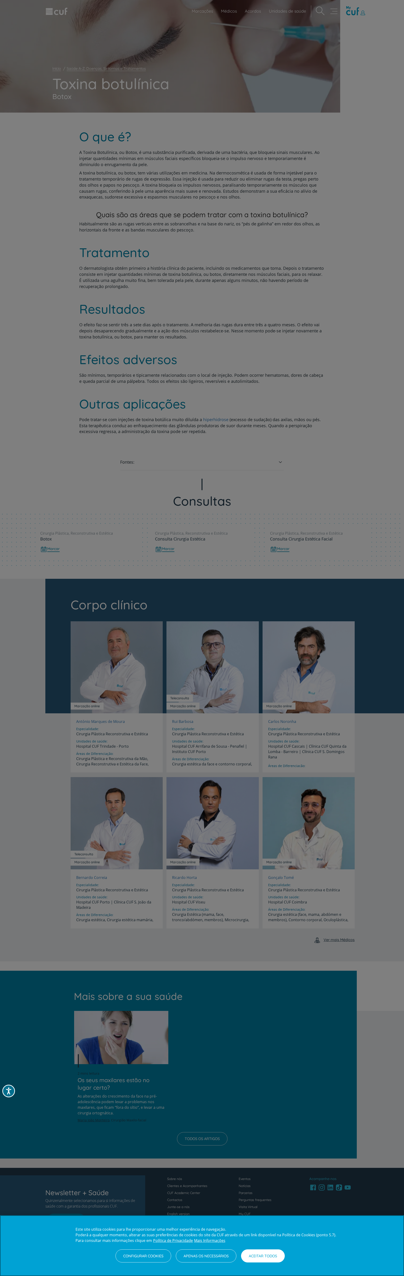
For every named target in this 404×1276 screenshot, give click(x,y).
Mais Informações (209, 1240)
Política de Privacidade (173, 1240)
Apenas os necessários (206, 1256)
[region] (202, 1245)
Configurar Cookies (143, 1256)
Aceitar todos (263, 1256)
